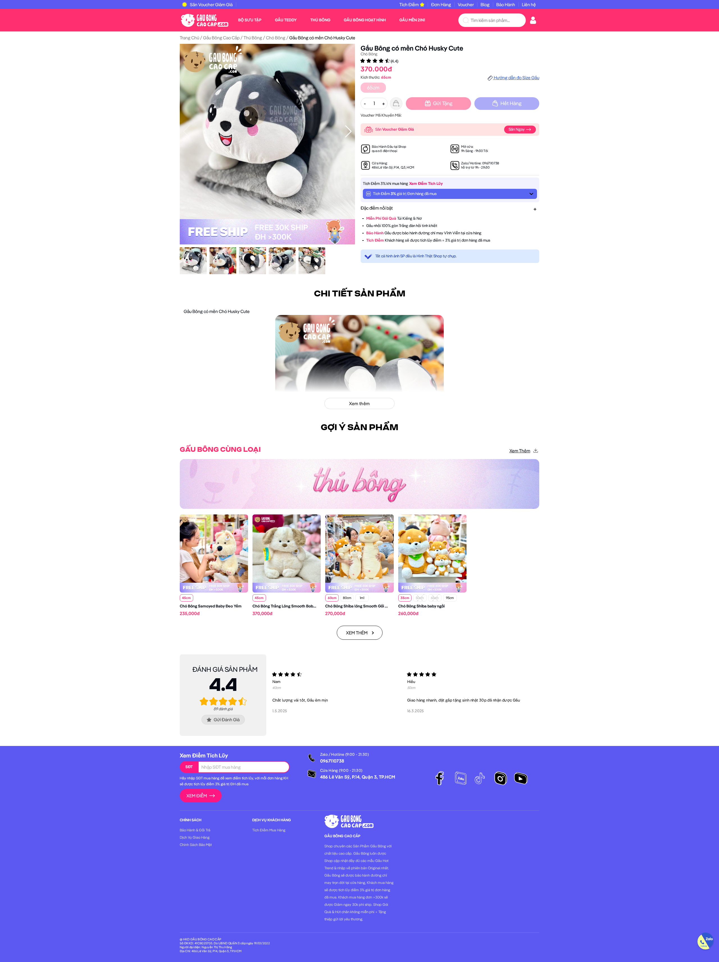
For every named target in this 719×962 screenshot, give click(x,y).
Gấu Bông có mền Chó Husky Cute (412, 48)
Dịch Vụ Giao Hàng (195, 837)
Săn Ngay (517, 129)
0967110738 (490, 163)
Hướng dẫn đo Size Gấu (516, 77)
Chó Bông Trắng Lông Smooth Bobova (286, 606)
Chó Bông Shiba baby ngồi (421, 606)
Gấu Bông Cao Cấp (221, 37)
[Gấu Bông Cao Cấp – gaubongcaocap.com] (204, 19)
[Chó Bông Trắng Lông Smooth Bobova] (286, 548)
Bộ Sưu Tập (249, 19)
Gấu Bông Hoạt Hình (365, 19)
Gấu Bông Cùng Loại (220, 449)
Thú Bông (320, 19)
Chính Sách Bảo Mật (196, 844)
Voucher (466, 4)
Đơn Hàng (441, 4)
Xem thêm (519, 450)
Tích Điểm (409, 4)
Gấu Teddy (286, 19)
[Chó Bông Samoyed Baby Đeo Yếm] (214, 548)
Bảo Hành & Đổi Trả (195, 830)
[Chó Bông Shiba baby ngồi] (432, 548)
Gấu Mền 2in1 (412, 19)
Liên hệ (529, 4)
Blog (485, 4)
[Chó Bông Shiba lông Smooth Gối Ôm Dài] (359, 548)
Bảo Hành (505, 4)
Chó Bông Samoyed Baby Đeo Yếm (211, 606)
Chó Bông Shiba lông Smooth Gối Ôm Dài (361, 606)
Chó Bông (275, 37)
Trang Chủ (189, 37)
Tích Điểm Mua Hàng (268, 830)
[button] (348, 131)
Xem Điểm (196, 795)
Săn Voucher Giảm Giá (211, 4)
